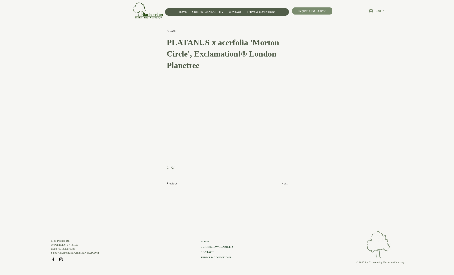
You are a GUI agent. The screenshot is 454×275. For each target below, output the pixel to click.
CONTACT (207, 252)
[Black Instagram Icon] (61, 259)
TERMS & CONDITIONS (216, 257)
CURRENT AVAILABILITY (217, 246)
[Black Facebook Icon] (53, 259)
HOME (205, 241)
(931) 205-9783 (66, 248)
